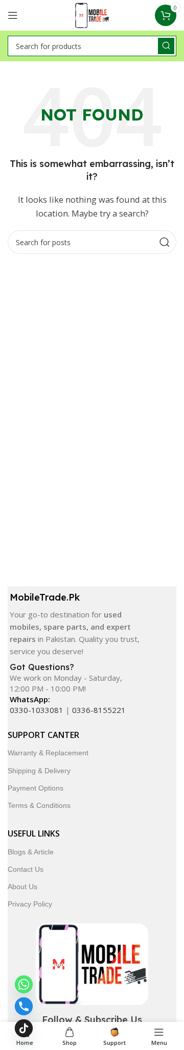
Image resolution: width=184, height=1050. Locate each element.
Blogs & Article (31, 852)
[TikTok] (24, 1028)
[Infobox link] (75, 624)
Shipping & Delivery (39, 771)
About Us (22, 886)
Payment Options (35, 788)
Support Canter (43, 735)
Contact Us (25, 869)
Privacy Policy (30, 904)
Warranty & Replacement (48, 753)
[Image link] (92, 963)
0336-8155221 (99, 710)
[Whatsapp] (24, 984)
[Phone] (24, 1006)
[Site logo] (92, 14)
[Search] (166, 46)
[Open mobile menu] (13, 15)
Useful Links (34, 833)
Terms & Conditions (39, 805)
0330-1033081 (36, 710)
